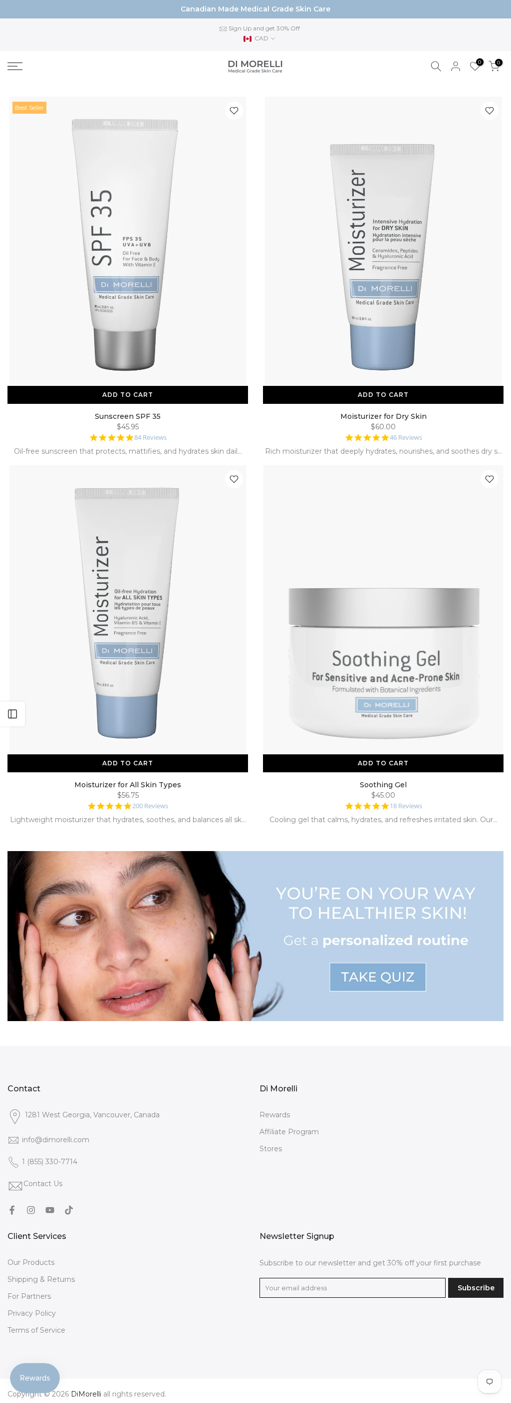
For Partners (29, 1296)
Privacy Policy (31, 1313)
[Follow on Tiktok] (68, 1210)
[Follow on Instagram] (30, 1210)
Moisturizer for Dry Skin (383, 416)
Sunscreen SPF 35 (128, 416)
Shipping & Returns (41, 1279)
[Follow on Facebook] (11, 1210)
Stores (270, 1148)
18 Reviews (406, 806)
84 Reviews (150, 437)
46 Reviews (406, 437)
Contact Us (42, 1183)
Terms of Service (36, 1330)
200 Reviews (150, 806)
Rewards (274, 1114)
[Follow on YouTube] (49, 1210)
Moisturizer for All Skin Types (127, 784)
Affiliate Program (289, 1131)
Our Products (30, 1262)
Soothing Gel (383, 784)
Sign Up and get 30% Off (264, 28)
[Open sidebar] (12, 714)
